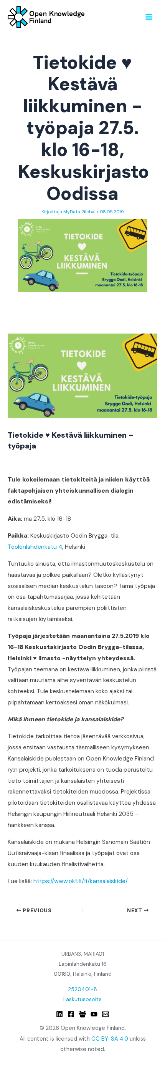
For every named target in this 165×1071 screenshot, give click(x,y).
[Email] (105, 1014)
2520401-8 (82, 989)
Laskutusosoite (82, 999)
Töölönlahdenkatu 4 (35, 547)
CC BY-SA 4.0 (109, 1039)
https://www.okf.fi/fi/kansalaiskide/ (80, 881)
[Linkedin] (59, 1014)
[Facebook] (71, 1014)
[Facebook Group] (82, 1014)
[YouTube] (94, 1014)
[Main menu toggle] (149, 16)
